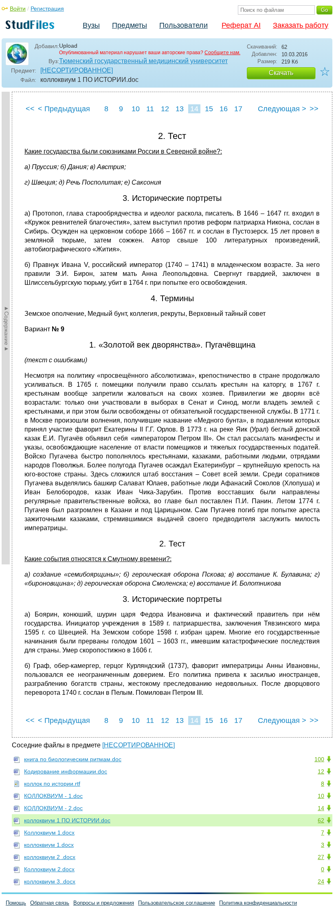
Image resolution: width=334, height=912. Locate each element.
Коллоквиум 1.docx (49, 832)
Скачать (281, 72)
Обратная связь (49, 903)
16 (224, 109)
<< (30, 109)
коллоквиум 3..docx (49, 881)
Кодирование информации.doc (65, 771)
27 (321, 857)
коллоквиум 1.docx (49, 845)
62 (321, 820)
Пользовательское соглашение (176, 903)
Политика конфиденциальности (258, 903)
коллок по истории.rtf (52, 783)
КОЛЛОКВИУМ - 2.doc (53, 808)
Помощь (16, 903)
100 (319, 759)
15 (209, 109)
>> (314, 109)
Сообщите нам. (222, 52)
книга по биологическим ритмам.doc (72, 759)
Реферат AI (241, 25)
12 (165, 109)
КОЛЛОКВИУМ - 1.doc (53, 796)
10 (136, 109)
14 (194, 109)
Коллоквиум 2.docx (49, 869)
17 (238, 109)
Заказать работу (300, 25)
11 (150, 109)
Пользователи (183, 25)
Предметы (129, 25)
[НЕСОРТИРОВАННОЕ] (76, 70)
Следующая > (282, 109)
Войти (18, 8)
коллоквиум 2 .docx (49, 857)
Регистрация (47, 8)
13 (180, 109)
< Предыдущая (64, 109)
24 (321, 881)
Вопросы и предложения (103, 903)
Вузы (91, 25)
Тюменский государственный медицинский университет (143, 60)
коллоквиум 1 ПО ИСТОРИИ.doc (67, 820)
